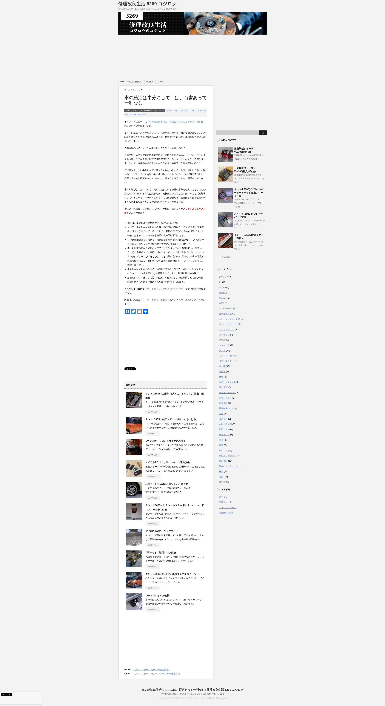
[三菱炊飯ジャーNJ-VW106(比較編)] (225, 161)
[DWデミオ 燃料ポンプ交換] (134, 566)
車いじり (150, 82)
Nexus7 (222, 298)
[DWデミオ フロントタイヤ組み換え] (134, 454)
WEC (221, 303)
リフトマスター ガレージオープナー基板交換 (156, 673)
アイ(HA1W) (225, 308)
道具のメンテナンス (228, 466)
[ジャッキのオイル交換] (134, 609)
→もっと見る (225, 257)
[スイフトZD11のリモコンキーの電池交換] (134, 475)
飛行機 (222, 482)
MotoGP (223, 292)
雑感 (221, 476)
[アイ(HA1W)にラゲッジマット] (134, 544)
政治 (221, 413)
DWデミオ (224, 277)
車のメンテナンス (135, 82)
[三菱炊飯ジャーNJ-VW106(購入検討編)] (225, 180)
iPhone (222, 287)
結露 (140, 114)
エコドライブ (158, 289)
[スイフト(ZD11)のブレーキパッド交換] (225, 226)
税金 (221, 440)
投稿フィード (225, 502)
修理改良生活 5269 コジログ (147, 3)
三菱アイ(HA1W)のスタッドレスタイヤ (166, 484)
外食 (221, 377)
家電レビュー (225, 398)
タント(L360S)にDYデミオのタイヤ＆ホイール (170, 574)
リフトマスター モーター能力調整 (151, 669)
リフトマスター (226, 361)
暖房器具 (223, 419)
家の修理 (223, 387)
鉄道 (221, 471)
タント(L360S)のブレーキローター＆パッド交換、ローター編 (249, 192)
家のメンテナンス (227, 382)
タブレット (224, 345)
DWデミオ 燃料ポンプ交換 (160, 552)
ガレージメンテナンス (229, 319)
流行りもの (224, 429)
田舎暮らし (224, 434)
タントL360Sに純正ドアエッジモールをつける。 (171, 419)
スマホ (160, 82)
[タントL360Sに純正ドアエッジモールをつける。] (134, 432)
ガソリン (193, 110)
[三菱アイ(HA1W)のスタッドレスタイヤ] (134, 497)
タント (222, 350)
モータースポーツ (227, 356)
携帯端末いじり (226, 408)
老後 (221, 445)
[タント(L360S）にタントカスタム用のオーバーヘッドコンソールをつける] (134, 518)
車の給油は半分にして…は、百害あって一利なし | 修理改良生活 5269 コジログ (192, 689)
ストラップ (224, 334)
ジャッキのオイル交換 (157, 595)
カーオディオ (225, 313)
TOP (122, 81)
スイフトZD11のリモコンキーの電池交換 (167, 462)
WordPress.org (226, 513)
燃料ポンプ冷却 (130, 114)
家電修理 (223, 403)
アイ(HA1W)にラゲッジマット (161, 531)
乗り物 (222, 366)
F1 (220, 282)
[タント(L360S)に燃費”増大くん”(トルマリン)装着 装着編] (134, 407)
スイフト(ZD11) (226, 329)
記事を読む (152, 412)
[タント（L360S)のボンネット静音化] (225, 247)
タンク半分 (201, 110)
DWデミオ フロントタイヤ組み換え (165, 441)
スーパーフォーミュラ (229, 324)
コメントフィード (227, 507)
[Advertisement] (192, 57)
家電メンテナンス (227, 392)
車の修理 (223, 461)
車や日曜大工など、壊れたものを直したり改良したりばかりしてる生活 (192, 694)
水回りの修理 (225, 424)
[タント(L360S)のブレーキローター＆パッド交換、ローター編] (225, 201)
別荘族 (222, 371)
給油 (144, 114)
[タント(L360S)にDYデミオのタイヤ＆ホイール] (134, 587)
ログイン (223, 497)
